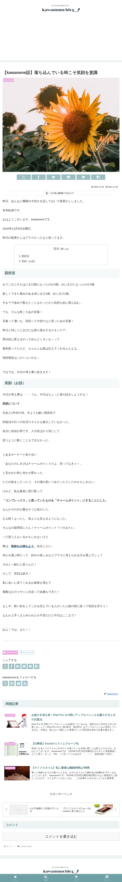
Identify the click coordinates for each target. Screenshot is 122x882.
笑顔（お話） (29, 261)
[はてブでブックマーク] (54, 177)
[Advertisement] (61, 38)
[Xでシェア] (24, 177)
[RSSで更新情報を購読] (25, 683)
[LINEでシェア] (83, 177)
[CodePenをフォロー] (11, 683)
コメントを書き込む (61, 836)
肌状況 (25, 256)
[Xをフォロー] (5, 683)
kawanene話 (11, 652)
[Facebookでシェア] (39, 177)
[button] (98, 177)
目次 (56, 248)
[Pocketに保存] (68, 177)
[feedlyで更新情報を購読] (18, 683)
